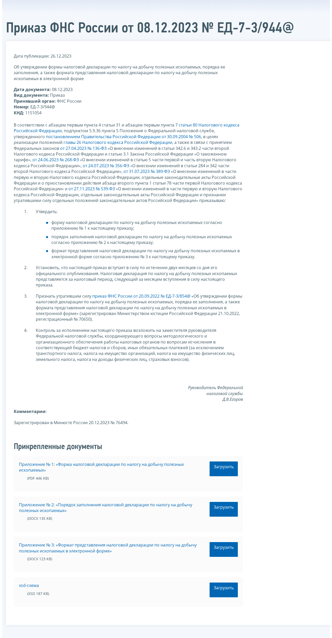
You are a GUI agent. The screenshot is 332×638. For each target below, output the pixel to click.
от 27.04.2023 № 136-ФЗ (83, 148)
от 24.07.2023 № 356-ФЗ (106, 166)
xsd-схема (29, 585)
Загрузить (224, 466)
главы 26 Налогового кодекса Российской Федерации (118, 142)
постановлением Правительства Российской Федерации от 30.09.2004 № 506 (123, 136)
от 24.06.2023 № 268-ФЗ (55, 160)
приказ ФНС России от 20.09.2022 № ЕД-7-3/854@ (141, 296)
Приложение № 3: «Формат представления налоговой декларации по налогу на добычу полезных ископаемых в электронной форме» (108, 547)
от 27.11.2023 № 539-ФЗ (91, 189)
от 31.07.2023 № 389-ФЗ (146, 171)
